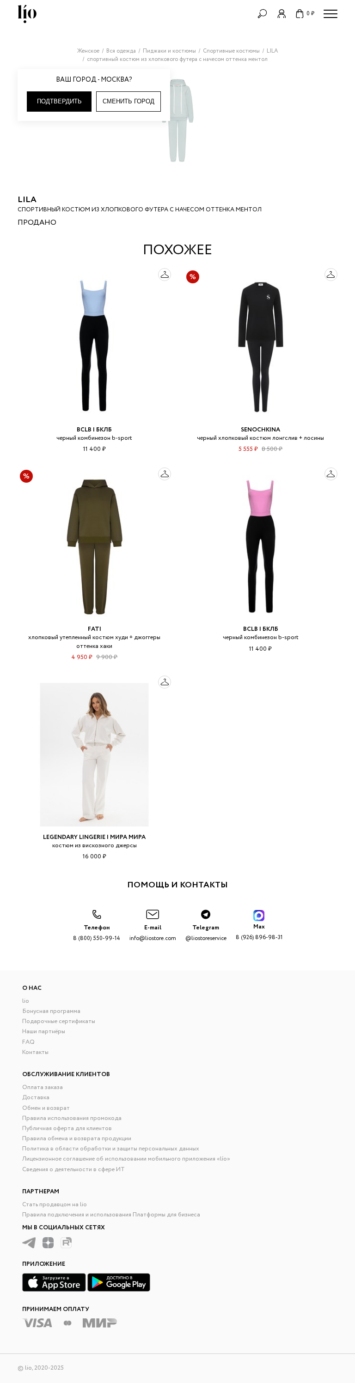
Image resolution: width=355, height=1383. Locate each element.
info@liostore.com (152, 932)
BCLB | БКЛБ (94, 429)
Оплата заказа (42, 1087)
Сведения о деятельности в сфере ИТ (73, 1169)
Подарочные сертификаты (58, 1021)
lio (25, 1001)
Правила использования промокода (72, 1118)
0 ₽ (310, 14)
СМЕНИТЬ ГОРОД (128, 101)
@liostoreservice (205, 932)
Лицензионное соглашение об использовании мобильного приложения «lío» (126, 1159)
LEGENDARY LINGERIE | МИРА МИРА (94, 837)
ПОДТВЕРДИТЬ (59, 101)
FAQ (28, 1042)
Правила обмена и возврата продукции (76, 1138)
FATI (94, 629)
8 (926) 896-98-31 (259, 931)
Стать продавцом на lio (54, 1204)
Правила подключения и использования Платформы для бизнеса (111, 1214)
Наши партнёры (43, 1031)
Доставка (35, 1097)
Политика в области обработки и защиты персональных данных (110, 1148)
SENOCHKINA (260, 429)
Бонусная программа (51, 1011)
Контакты (35, 1052)
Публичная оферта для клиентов (67, 1128)
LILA (27, 200)
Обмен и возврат (46, 1108)
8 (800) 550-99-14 (96, 932)
